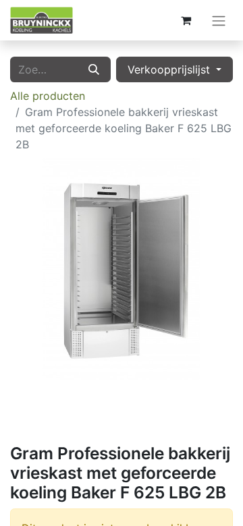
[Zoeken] (94, 69)
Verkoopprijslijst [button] (170, 69)
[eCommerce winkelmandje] (185, 20)
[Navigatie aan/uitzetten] (219, 20)
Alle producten (47, 96)
